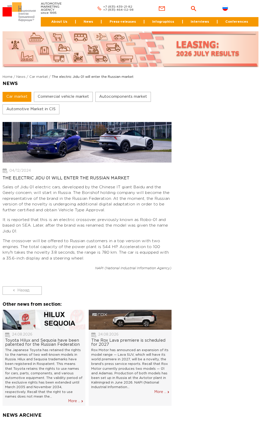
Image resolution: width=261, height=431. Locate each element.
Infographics (163, 21)
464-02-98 (125, 9)
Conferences (236, 21)
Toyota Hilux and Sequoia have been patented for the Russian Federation (42, 343)
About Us (59, 21)
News (88, 21)
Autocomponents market (123, 96)
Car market (38, 77)
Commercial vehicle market (63, 96)
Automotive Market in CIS (31, 109)
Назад (23, 290)
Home (7, 77)
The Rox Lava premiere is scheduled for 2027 (128, 343)
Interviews (200, 21)
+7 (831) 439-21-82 (117, 6)
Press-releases (123, 21)
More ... (74, 401)
